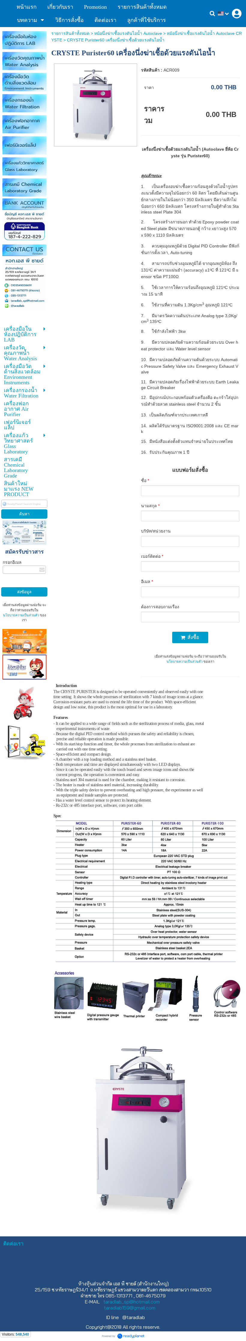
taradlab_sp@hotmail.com (131, 1302)
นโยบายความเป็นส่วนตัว (21, 615)
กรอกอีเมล (12, 562)
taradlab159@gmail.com (129, 1308)
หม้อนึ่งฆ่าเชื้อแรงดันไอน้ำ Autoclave (128, 33)
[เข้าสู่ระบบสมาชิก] (237, 13)
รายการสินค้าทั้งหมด (70, 33)
